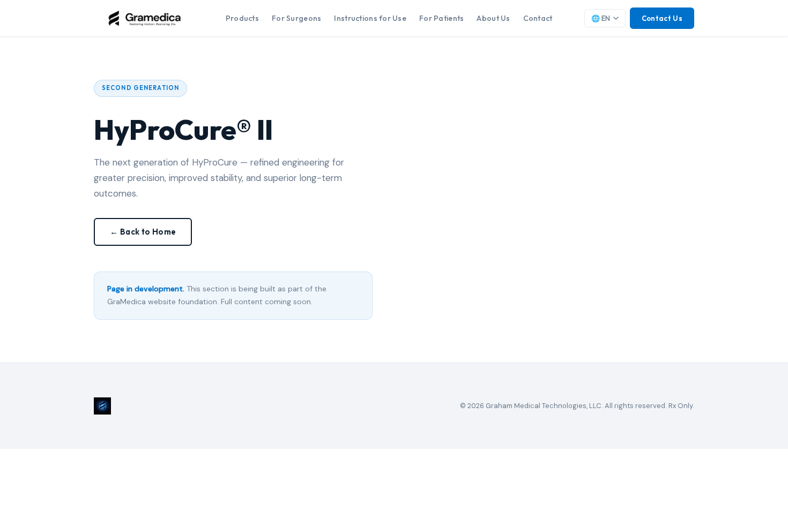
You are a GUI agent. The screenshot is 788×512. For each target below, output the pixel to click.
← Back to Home (143, 232)
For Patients (441, 18)
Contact (538, 18)
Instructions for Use (370, 18)
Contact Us (662, 18)
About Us (493, 18)
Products (242, 18)
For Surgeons (296, 18)
